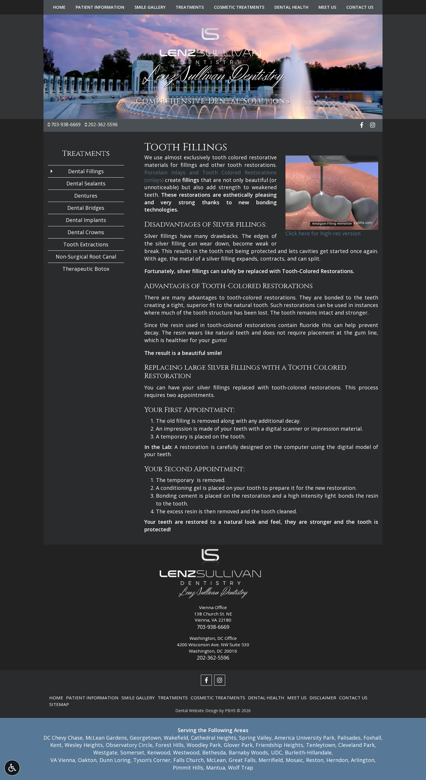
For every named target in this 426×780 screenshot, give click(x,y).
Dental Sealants (85, 183)
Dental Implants (86, 219)
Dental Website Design (196, 710)
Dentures (85, 195)
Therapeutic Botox (85, 268)
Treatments (190, 7)
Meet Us (327, 7)
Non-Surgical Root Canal (86, 256)
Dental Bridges (85, 207)
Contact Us (359, 7)
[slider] (331, 225)
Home (59, 7)
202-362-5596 (103, 124)
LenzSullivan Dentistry (213, 75)
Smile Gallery (149, 7)
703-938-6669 (66, 124)
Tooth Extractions (85, 244)
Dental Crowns (86, 232)
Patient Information (100, 7)
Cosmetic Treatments (239, 7)
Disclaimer (323, 697)
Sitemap (59, 704)
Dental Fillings (86, 171)
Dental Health (291, 7)
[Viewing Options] (12, 768)
